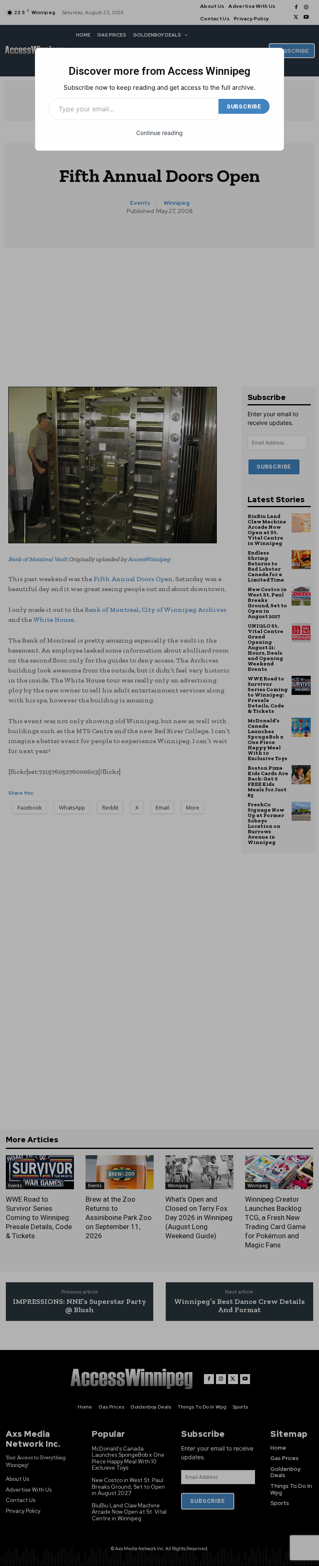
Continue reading (159, 132)
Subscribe (244, 106)
